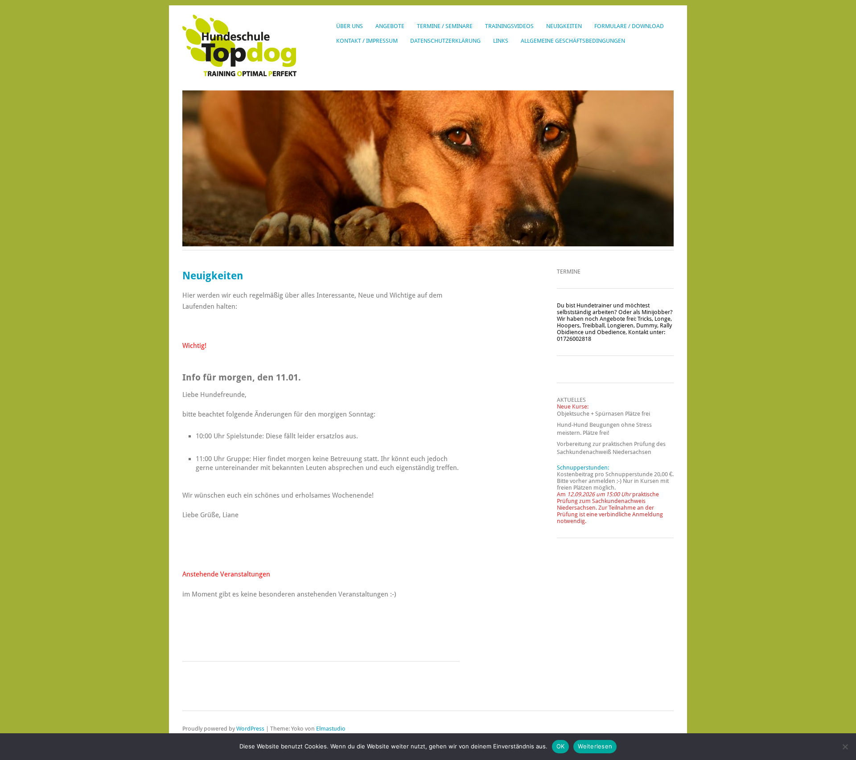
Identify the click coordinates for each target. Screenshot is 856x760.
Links (500, 40)
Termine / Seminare (445, 26)
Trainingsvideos (509, 26)
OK (560, 746)
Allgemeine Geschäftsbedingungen (573, 40)
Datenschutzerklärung (445, 40)
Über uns (349, 26)
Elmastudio (331, 728)
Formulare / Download (629, 26)
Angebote (389, 26)
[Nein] (844, 746)
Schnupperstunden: (583, 467)
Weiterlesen (595, 746)
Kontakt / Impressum (367, 40)
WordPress (250, 728)
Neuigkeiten (564, 26)
